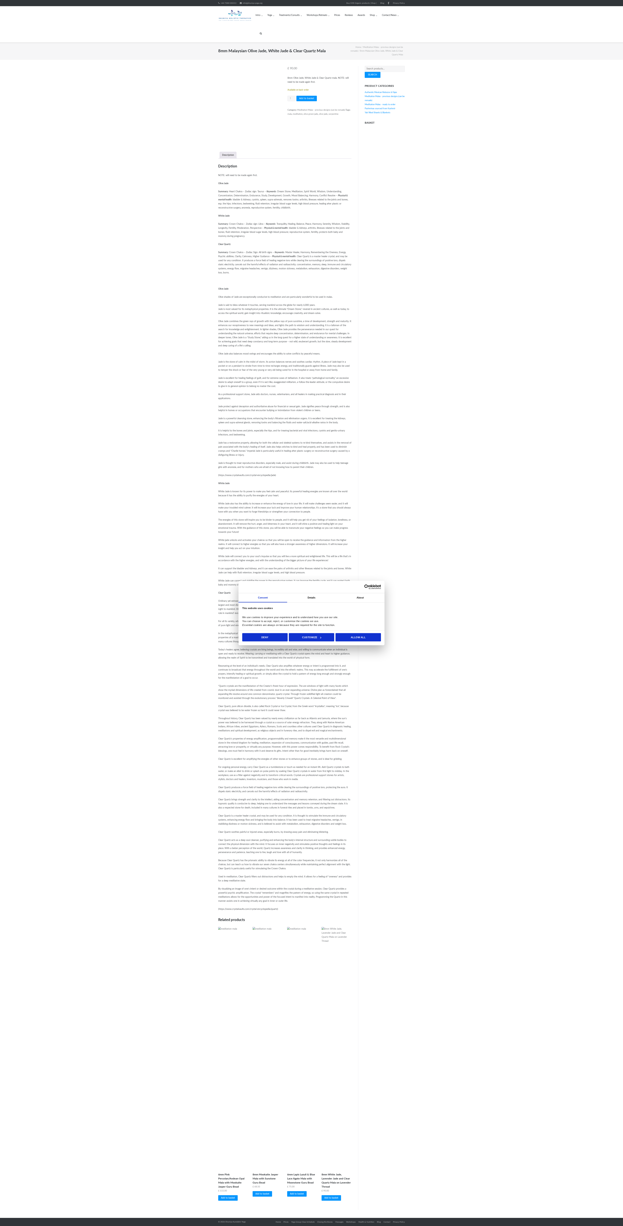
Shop (372, 15)
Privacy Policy (399, 3)
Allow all (358, 637)
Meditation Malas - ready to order (380, 105)
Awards (361, 15)
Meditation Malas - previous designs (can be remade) (321, 110)
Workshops (351, 1222)
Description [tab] (228, 155)
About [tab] (360, 597)
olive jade (323, 114)
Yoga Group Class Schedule (303, 1222)
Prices (337, 15)
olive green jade (311, 114)
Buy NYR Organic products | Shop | (361, 3)
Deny (265, 637)
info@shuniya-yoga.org (252, 3)
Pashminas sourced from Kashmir (380, 109)
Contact (387, 1222)
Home (358, 47)
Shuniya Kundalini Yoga (235, 1222)
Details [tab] (312, 597)
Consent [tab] (263, 597)
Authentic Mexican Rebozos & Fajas (381, 92)
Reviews (349, 15)
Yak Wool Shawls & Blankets (377, 113)
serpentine (333, 114)
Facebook (388, 3)
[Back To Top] (615, 1218)
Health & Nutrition (366, 1222)
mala (289, 114)
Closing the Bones (325, 1222)
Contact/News (389, 15)
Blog (382, 3)
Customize (309, 637)
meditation (298, 114)
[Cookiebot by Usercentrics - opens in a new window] (367, 587)
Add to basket (306, 98)
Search (372, 75)
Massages (339, 1222)
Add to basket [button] (228, 1198)
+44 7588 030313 (228, 3)
